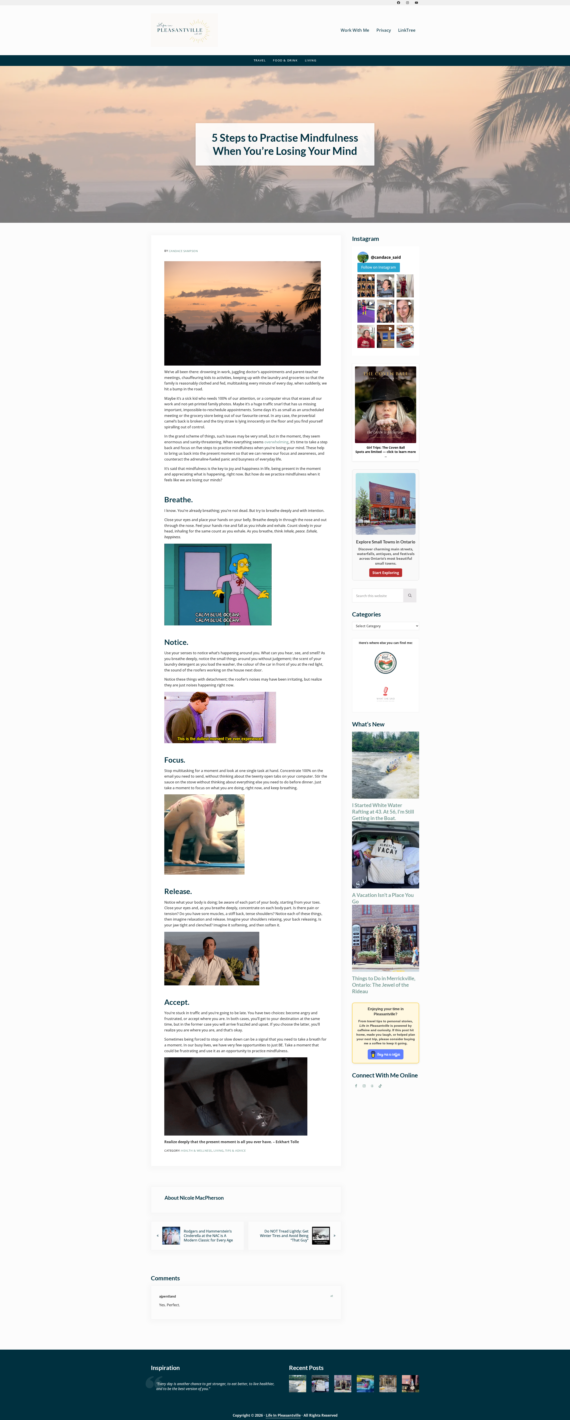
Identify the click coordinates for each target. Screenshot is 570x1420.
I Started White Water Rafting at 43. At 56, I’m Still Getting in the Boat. (383, 811)
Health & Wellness (196, 1151)
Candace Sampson (183, 251)
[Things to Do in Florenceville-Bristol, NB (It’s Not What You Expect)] (410, 1383)
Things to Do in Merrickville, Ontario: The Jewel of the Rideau (383, 984)
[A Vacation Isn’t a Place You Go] (320, 1383)
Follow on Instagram (378, 267)
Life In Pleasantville (283, 1415)
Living (218, 1151)
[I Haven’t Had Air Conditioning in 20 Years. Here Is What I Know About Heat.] (365, 1383)
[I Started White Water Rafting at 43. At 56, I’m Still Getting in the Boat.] (297, 1383)
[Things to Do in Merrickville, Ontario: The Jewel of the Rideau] (342, 1383)
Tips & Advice (235, 1151)
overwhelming (276, 442)
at (331, 1296)
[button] (366, 285)
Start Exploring (385, 572)
